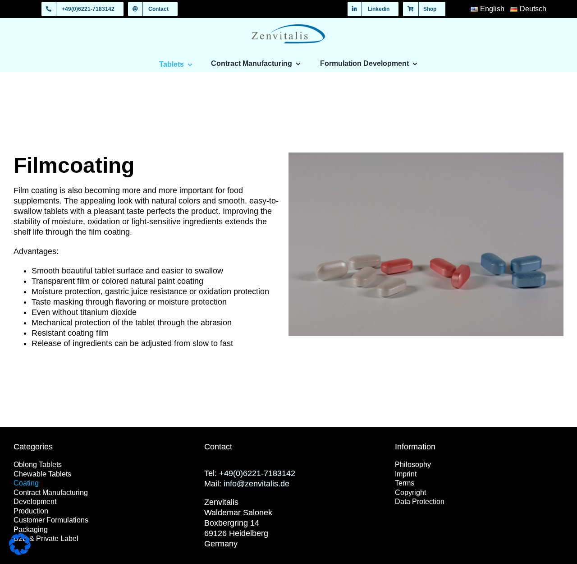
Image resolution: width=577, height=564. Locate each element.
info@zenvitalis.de (256, 483)
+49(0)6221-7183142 (257, 473)
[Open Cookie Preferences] (20, 552)
